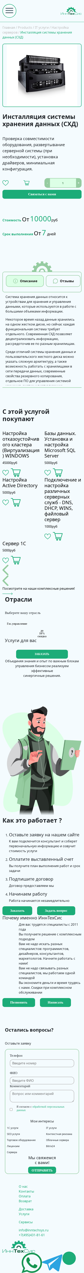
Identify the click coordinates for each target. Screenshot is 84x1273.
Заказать (17, 911)
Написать (55, 1002)
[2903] (16, 560)
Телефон (16, 1055)
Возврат (25, 1201)
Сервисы (26, 1222)
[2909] (16, 472)
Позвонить (18, 1002)
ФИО (13, 1073)
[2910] (16, 502)
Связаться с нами (42, 194)
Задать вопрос (56, 911)
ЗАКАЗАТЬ (42, 654)
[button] (5, 183)
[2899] (58, 472)
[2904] (58, 536)
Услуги (24, 1214)
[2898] (26, 183)
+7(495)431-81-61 (32, 1235)
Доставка (26, 1209)
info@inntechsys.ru (34, 1230)
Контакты (26, 1191)
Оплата (25, 1196)
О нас (23, 1186)
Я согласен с (40, 1108)
